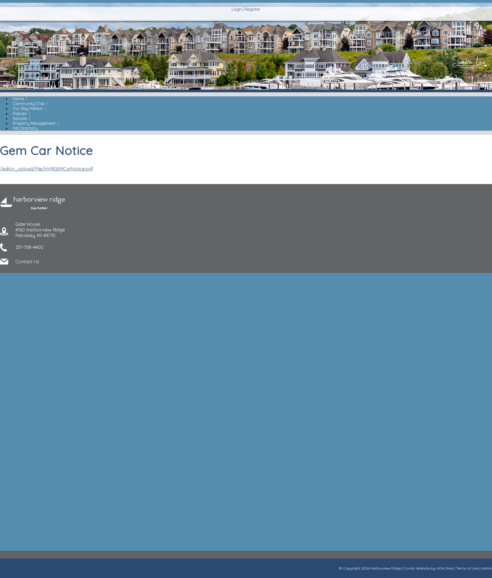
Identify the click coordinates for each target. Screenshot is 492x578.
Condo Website (417, 568)
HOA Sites (444, 568)
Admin (486, 568)
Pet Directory (25, 128)
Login (237, 9)
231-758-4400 (29, 247)
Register (252, 9)
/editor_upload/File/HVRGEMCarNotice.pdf (46, 169)
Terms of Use (467, 568)
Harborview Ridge (385, 568)
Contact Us (27, 262)
